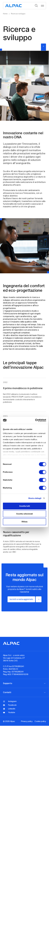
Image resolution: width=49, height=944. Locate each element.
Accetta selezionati (24, 514)
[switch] (42, 472)
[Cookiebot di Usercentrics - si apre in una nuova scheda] (35, 420)
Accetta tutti (24, 506)
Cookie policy (40, 721)
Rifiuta (24, 522)
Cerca (36, 5)
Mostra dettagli (34, 498)
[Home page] (13, 5)
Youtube (11, 712)
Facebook (12, 705)
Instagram (12, 701)
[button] (42, 5)
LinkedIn (11, 709)
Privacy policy (27, 721)
